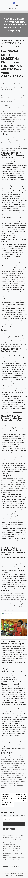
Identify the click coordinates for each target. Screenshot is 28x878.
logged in (11, 815)
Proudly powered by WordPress (14, 873)
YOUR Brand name (12, 737)
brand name (5, 748)
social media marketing (8, 310)
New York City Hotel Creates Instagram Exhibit (21, 797)
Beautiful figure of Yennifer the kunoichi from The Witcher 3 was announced (12, 853)
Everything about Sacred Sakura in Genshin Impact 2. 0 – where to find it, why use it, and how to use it (13, 835)
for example (7, 582)
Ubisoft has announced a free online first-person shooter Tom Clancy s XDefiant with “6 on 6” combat (13, 860)
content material (17, 412)
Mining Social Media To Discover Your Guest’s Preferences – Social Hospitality (7, 800)
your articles (7, 190)
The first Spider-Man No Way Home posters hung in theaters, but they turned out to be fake (13, 842)
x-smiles (14, 6)
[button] (26, 8)
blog (3, 787)
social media (16, 593)
